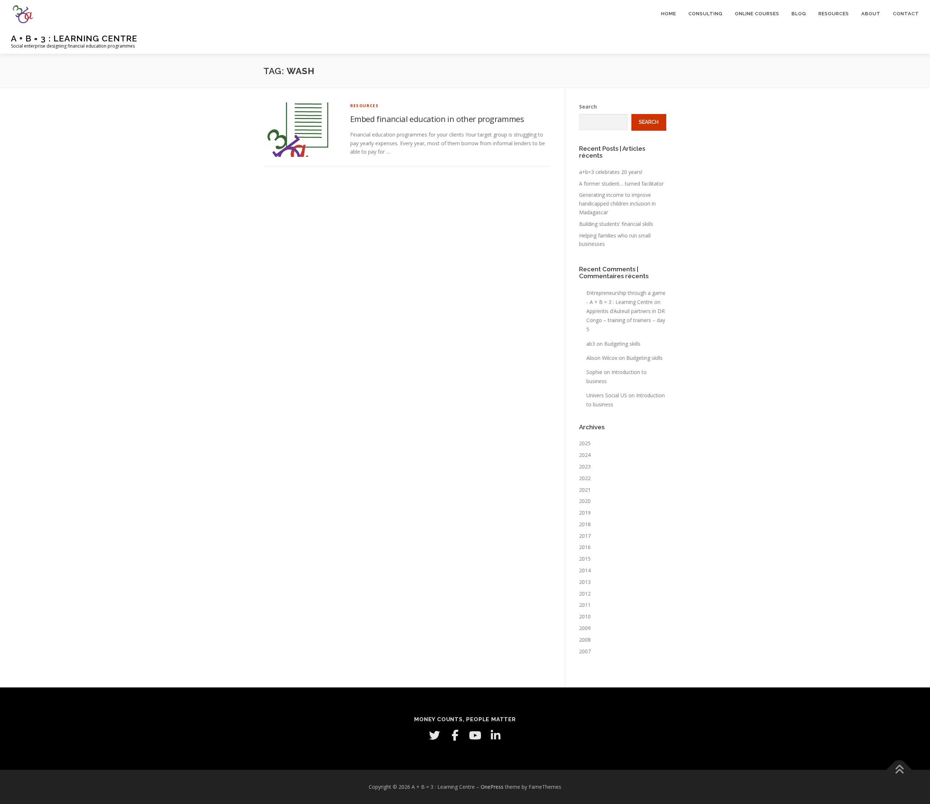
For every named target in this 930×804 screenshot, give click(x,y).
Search (588, 106)
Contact (906, 13)
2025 (585, 443)
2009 (585, 628)
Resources (833, 13)
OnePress (492, 786)
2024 (585, 454)
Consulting (705, 13)
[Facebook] (454, 735)
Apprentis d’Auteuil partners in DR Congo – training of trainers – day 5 (625, 320)
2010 (585, 616)
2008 (585, 639)
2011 (585, 604)
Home (668, 13)
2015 (585, 558)
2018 (585, 524)
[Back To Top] (899, 770)
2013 (585, 581)
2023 (585, 466)
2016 (585, 547)
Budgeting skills (622, 343)
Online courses (757, 13)
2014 (585, 570)
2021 (585, 489)
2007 (585, 651)
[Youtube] (475, 735)
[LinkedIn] (495, 735)
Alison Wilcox (601, 357)
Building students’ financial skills (616, 223)
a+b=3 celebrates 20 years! (610, 171)
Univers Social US (606, 395)
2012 (585, 593)
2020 (585, 501)
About (871, 13)
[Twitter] (434, 735)
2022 (585, 478)
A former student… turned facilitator (621, 183)
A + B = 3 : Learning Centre (74, 38)
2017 (585, 535)
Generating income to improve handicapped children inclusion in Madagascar (617, 203)
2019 (585, 512)
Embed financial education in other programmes (437, 118)
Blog (799, 13)
